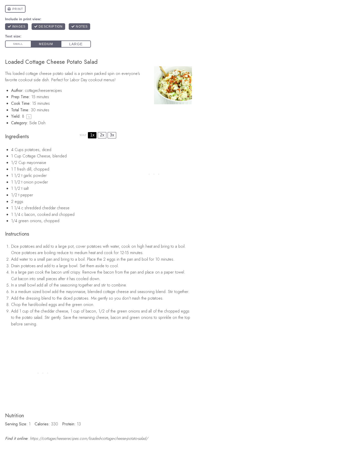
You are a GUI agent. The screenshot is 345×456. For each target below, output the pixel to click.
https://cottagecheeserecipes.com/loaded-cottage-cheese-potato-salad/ (89, 438)
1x (92, 135)
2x (102, 135)
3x (112, 135)
